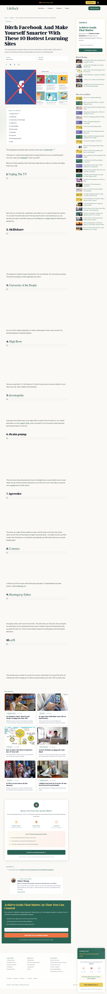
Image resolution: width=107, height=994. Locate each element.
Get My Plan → (90, 2)
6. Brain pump (13, 129)
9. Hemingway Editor (15, 138)
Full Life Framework (11, 964)
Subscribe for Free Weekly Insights (36, 935)
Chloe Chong (9, 59)
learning (20, 586)
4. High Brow (13, 123)
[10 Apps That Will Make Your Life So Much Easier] (52, 702)
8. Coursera (12, 135)
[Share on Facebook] (6, 64)
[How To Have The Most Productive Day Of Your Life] (20, 735)
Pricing (67, 8)
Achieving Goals (11, 969)
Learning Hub (30, 967)
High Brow (15, 341)
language (24, 158)
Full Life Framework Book (33, 962)
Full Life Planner (31, 964)
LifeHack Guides (11, 960)
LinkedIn (35, 978)
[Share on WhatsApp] (61, 180)
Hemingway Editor (20, 594)
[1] (54, 149)
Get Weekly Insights (91, 50)
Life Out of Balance (55, 967)
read (18, 532)
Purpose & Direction (55, 964)
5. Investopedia (13, 126)
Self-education (44, 747)
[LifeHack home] (13, 8)
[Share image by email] (64, 180)
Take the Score (94, 8)
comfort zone (49, 218)
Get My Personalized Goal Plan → (36, 852)
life (16, 166)
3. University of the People (17, 120)
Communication (11, 713)
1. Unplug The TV (14, 113)
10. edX (11, 141)
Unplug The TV (18, 174)
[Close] (98, 2)
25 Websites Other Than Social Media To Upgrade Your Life (18, 717)
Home (6, 17)
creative (13, 485)
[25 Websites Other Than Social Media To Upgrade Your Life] (20, 702)
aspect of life (24, 423)
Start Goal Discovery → (91, 984)
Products (50, 8)
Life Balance (10, 967)
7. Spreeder (12, 132)
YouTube (30, 978)
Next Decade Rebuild (55, 969)
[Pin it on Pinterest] (10, 64)
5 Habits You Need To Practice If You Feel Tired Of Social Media (52, 784)
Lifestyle (11, 17)
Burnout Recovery (54, 960)
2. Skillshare (12, 117)
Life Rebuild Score (11, 962)
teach (18, 277)
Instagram (15, 978)
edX (12, 640)
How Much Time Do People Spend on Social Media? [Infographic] (37, 869)
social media (48, 150)
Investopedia (16, 395)
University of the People (23, 285)
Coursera (14, 548)
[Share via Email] (18, 64)
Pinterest (22, 978)
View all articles (21, 892)
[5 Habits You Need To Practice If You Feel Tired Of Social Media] (52, 769)
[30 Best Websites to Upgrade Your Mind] (52, 735)
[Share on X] (14, 64)
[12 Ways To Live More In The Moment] (20, 769)
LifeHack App (30, 960)
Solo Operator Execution (56, 971)
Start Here (41, 8)
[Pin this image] (55, 180)
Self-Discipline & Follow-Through (58, 962)
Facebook (9, 978)
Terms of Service (77, 984)
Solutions (58, 8)
